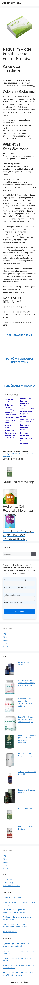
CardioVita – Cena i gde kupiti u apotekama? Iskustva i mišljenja (12, 422)
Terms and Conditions (11, 886)
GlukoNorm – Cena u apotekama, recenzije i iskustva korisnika (11, 410)
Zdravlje (6, 646)
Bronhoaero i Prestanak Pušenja (25, 427)
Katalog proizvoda (10, 932)
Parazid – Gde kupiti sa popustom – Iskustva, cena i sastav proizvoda (27, 403)
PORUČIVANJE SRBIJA (19, 335)
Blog (4, 634)
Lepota (5, 640)
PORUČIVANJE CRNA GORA (19, 385)
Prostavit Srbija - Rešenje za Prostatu (26, 413)
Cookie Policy (8, 879)
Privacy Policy (8, 883)
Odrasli (5, 643)
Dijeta (5, 637)
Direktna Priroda (11, 2)
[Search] (33, 554)
